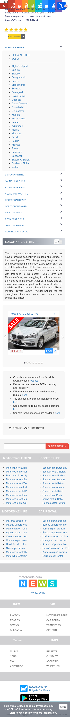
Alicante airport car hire (54, 544)
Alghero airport (20, 66)
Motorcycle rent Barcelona (20, 479)
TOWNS (14, 625)
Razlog (15, 148)
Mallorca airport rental (18, 520)
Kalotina (16, 114)
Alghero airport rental (17, 532)
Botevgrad (17, 92)
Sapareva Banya (21, 159)
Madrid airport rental (17, 528)
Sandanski (17, 155)
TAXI (12, 661)
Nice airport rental (15, 548)
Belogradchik (19, 77)
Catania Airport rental (17, 536)
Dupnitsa (16, 99)
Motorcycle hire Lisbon (18, 487)
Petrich (15, 140)
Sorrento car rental (52, 556)
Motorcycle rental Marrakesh (21, 552)
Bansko (16, 73)
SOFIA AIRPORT (21, 55)
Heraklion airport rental (18, 544)
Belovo (15, 81)
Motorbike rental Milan (18, 467)
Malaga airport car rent (54, 540)
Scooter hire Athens (53, 487)
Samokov (17, 152)
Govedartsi (17, 107)
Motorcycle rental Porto (18, 491)
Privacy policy (37, 592)
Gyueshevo (18, 111)
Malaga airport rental (17, 524)
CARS (13, 656)
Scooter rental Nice (52, 491)
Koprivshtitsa (18, 118)
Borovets (16, 88)
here (24, 395)
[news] (38, 581)
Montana (16, 133)
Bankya (16, 69)
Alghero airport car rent (54, 552)
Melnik (15, 129)
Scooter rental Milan (53, 483)
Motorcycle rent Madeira (19, 495)
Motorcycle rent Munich (18, 499)
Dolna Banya (18, 96)
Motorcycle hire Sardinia (19, 471)
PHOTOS (15, 615)
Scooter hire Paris (52, 495)
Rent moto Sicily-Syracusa (20, 475)
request (34, 380)
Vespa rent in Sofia (52, 499)
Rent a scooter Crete (53, 502)
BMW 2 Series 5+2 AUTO (24, 314)
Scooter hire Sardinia (53, 479)
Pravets (16, 144)
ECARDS (15, 620)
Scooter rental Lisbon (53, 475)
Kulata (15, 122)
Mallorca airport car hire (55, 536)
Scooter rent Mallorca (54, 471)
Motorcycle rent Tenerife (19, 483)
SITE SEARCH (58, 446)
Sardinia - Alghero (21, 163)
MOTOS (14, 651)
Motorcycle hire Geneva (19, 502)
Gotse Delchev (20, 103)
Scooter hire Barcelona (54, 467)
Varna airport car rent (53, 528)
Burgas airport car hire (54, 524)
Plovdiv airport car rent (54, 532)
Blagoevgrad (18, 84)
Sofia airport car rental (54, 520)
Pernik (15, 137)
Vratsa (15, 167)
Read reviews (14, 36)
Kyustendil (17, 126)
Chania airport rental (17, 540)
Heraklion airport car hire (55, 548)
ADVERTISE (16, 666)
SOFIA (15, 58)
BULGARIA (16, 630)
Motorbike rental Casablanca (21, 556)
